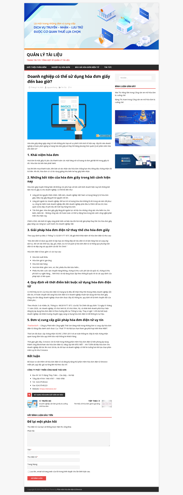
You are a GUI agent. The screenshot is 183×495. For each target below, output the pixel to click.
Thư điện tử (32, 457)
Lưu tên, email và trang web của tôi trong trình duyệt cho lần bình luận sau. (60, 471)
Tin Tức (108, 67)
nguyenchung (52, 87)
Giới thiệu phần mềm (36, 67)
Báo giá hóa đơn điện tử (87, 67)
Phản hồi (30, 431)
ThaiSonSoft (32, 325)
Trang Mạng (32, 464)
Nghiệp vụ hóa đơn (61, 67)
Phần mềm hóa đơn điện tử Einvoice (69, 489)
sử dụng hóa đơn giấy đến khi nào (48, 395)
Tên (28, 449)
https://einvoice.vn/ (48, 389)
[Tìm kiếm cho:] (135, 78)
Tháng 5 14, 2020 (37, 87)
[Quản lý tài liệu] (91, 48)
